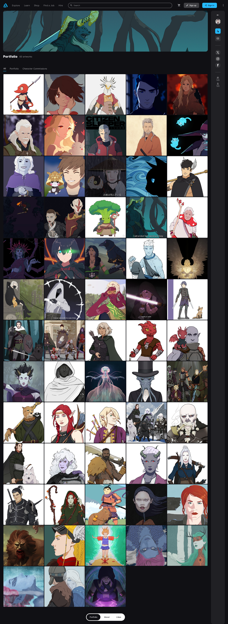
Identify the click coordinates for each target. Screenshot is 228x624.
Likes (118, 617)
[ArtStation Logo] (5, 5)
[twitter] (217, 52)
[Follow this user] (218, 31)
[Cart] (179, 5)
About (107, 617)
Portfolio (93, 617)
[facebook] (217, 65)
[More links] (223, 5)
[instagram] (217, 58)
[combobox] (120, 5)
